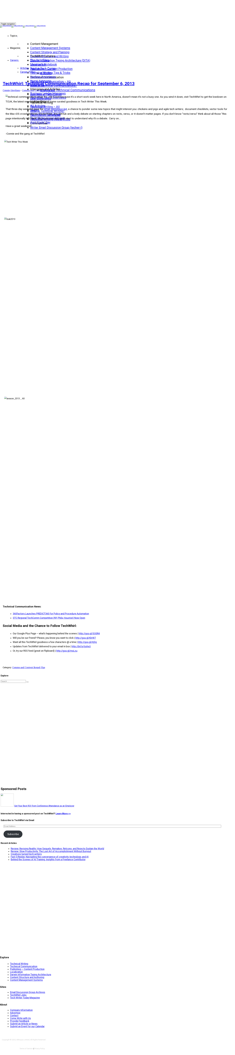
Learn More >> (63, 813)
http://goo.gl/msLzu (66, 650)
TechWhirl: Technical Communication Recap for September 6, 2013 (68, 83)
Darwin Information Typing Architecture (30, 974)
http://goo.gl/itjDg (87, 642)
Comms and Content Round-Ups (38, 90)
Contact (14, 1015)
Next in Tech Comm (43, 68)
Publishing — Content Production (27, 969)
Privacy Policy (39, 1049)
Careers (14, 60)
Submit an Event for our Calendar (27, 1026)
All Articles (37, 105)
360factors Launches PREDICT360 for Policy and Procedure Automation (51, 613)
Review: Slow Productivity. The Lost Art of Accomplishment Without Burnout (51, 851)
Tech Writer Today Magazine (25, 997)
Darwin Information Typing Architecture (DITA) (60, 60)
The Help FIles (39, 60)
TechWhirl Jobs (18, 995)
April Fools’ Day (40, 122)
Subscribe (13, 834)
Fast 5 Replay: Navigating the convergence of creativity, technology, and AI (50, 856)
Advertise (15, 1012)
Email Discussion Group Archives (27, 992)
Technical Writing (19, 963)
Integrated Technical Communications (67, 90)
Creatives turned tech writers (26, 854)
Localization (16, 972)
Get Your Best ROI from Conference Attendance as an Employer (44, 806)
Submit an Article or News (24, 1023)
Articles (24, 68)
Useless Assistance (43, 76)
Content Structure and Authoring (27, 977)
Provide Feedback (19, 1021)
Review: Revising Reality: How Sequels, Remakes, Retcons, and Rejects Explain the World (57, 848)
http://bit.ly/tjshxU (81, 646)
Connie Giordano (11, 90)
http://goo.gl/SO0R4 (89, 633)
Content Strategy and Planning (49, 52)
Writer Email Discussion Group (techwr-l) (56, 127)
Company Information (21, 1010)
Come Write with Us (20, 1018)
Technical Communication (23, 966)
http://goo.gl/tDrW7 (85, 638)
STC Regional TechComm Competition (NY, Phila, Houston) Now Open (49, 618)
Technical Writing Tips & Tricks (50, 72)
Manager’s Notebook (43, 64)
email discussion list (55, 109)
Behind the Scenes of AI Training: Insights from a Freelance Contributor (48, 859)
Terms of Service (26, 1049)
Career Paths (27, 72)
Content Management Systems (50, 48)
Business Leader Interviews (48, 93)
